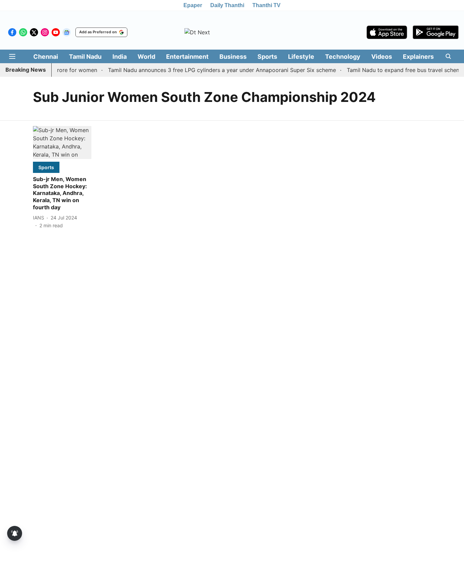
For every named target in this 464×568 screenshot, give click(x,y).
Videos (381, 56)
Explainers (418, 56)
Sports (267, 56)
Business (233, 56)
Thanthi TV (266, 5)
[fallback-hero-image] (62, 142)
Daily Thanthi (227, 5)
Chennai (45, 56)
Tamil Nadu (85, 56)
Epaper (192, 5)
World (146, 56)
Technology (342, 56)
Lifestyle (301, 56)
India (119, 56)
